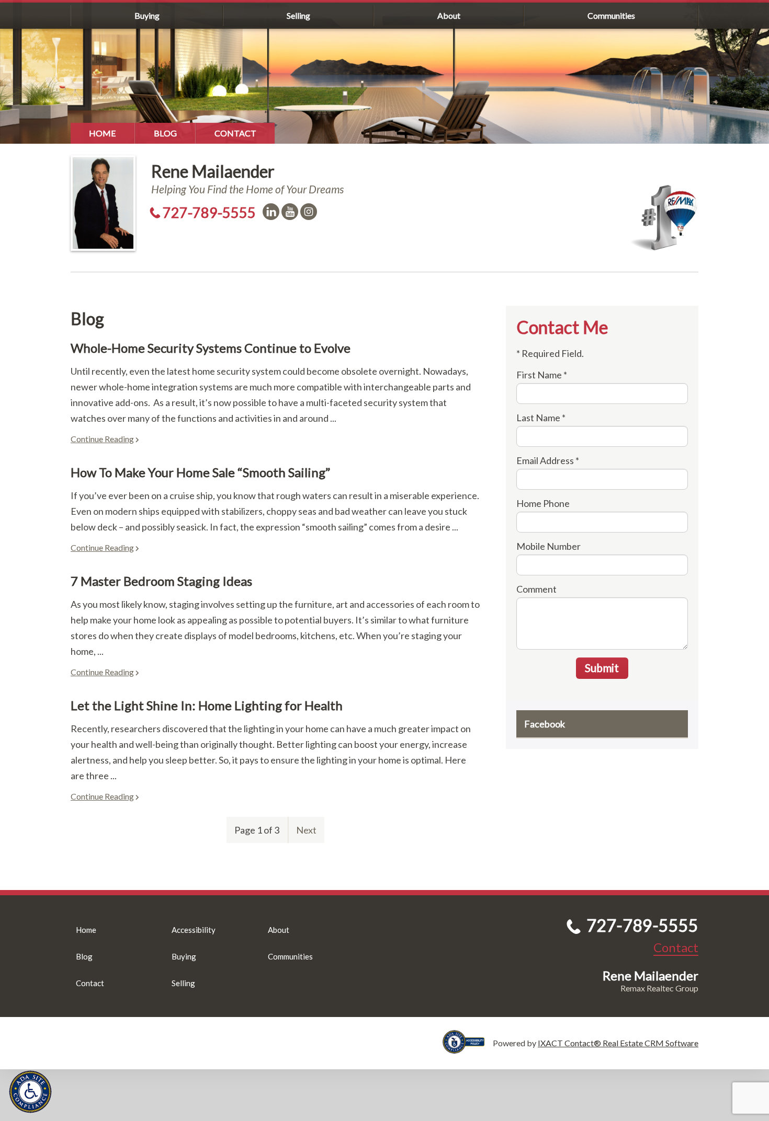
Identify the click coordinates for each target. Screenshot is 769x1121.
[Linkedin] (271, 211)
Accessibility (194, 929)
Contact (235, 133)
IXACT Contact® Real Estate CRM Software (618, 1043)
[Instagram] (308, 211)
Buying (147, 15)
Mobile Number (548, 546)
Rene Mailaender (213, 171)
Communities (611, 15)
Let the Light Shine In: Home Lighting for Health (207, 705)
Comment (536, 589)
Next (306, 830)
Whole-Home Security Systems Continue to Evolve (210, 347)
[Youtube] (289, 211)
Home (102, 133)
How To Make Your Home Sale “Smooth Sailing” (200, 472)
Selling (298, 15)
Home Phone (543, 503)
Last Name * (541, 417)
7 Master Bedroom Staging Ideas (161, 580)
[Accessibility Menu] (30, 1091)
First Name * (541, 374)
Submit (602, 667)
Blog (165, 133)
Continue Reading (102, 439)
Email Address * (547, 460)
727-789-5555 (209, 212)
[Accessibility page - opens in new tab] (467, 1049)
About (448, 15)
